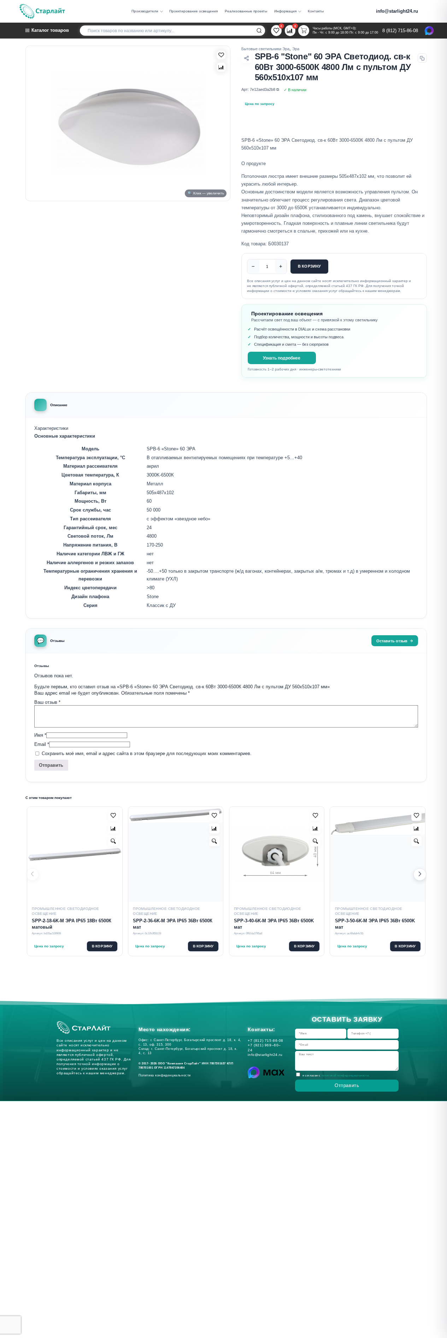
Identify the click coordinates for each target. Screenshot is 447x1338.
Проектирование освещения (193, 11)
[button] (419, 874)
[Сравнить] (221, 67)
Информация (285, 11)
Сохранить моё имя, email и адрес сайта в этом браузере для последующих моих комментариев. (147, 753)
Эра (295, 49)
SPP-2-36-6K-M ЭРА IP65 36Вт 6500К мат (172, 924)
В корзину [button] (102, 946)
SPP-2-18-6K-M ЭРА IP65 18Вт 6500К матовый (71, 924)
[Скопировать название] (422, 58)
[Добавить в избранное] (113, 815)
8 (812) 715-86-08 (400, 30)
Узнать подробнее (281, 358)
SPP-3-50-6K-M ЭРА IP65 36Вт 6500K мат (375, 924)
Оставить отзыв (391, 641)
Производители (144, 11)
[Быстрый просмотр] (113, 841)
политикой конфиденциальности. (346, 1075)
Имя (40, 735)
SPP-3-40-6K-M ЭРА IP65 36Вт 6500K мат (274, 924)
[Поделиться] (246, 58)
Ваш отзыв (47, 702)
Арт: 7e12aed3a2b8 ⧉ (260, 89)
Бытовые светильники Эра (265, 49)
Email (41, 744)
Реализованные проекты (246, 11)
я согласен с (336, 1075)
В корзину (309, 266)
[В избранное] (221, 55)
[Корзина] (303, 30)
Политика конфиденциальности (166, 1075)
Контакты (316, 11)
